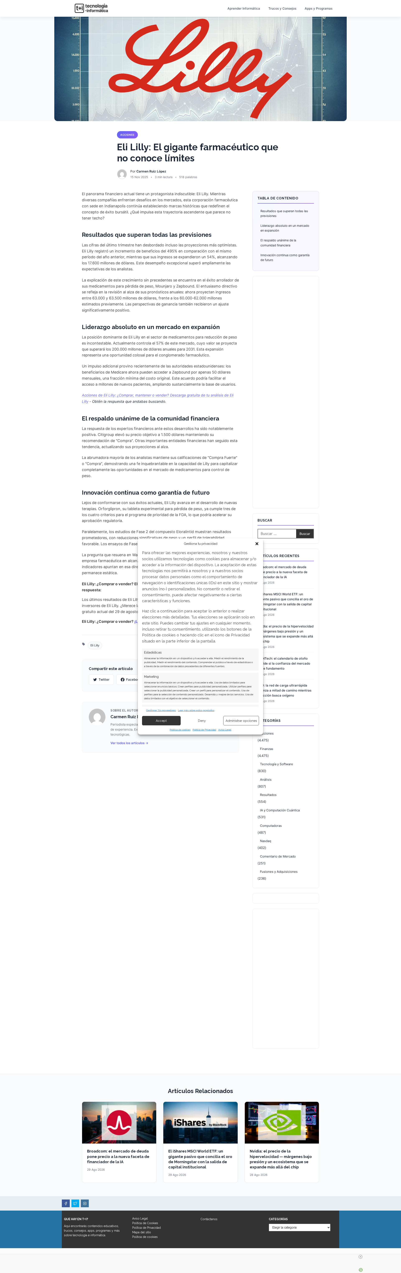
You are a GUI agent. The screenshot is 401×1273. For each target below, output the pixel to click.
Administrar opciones (241, 721)
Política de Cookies (145, 1223)
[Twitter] (75, 1203)
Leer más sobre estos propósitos (196, 710)
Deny (202, 721)
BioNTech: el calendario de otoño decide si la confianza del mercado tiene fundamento (284, 663)
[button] (257, 544)
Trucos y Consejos (282, 8)
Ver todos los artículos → (129, 743)
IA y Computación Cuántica (280, 810)
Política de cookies (180, 729)
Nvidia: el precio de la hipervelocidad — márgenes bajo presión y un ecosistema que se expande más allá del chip (285, 633)
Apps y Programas (318, 8)
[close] (360, 1257)
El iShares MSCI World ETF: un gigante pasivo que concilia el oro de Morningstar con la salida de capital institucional (285, 601)
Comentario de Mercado (278, 856)
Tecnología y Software (276, 764)
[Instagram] (85, 1203)
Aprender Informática (243, 8)
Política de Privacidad (204, 729)
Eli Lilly (94, 645)
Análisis (266, 780)
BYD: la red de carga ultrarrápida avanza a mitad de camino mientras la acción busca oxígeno (284, 690)
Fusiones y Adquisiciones (279, 872)
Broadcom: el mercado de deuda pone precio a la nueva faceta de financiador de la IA (282, 572)
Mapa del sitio (141, 1232)
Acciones (127, 134)
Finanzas (266, 749)
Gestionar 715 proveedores (161, 710)
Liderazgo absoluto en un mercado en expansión (284, 228)
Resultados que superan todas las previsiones (284, 213)
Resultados (268, 795)
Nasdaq (265, 841)
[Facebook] (66, 1203)
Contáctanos (208, 1219)
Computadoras (271, 826)
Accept (161, 721)
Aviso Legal (224, 729)
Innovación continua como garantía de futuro (285, 257)
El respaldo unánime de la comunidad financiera (278, 242)
